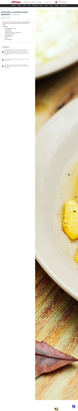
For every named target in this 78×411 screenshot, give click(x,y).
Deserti (51, 5)
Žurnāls (40, 2)
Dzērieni (56, 5)
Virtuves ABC (26, 2)
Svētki (46, 5)
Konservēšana (63, 5)
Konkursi (34, 2)
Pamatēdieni (35, 5)
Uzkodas (19, 5)
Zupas (29, 5)
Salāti (24, 5)
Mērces (41, 5)
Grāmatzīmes (63, 2)
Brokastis (13, 5)
